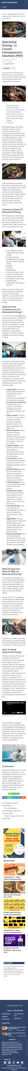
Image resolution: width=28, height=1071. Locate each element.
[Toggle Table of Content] (12, 68)
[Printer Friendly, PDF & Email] (14, 794)
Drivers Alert (10, 716)
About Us (14, 1069)
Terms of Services (20, 1068)
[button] (26, 2)
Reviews (4, 1016)
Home (4, 14)
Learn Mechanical (9, 2)
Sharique (10, 1036)
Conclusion (10, 123)
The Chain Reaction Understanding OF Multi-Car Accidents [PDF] (11, 810)
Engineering (12, 14)
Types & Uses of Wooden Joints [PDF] (16, 1033)
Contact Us (17, 1018)
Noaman (10, 1030)
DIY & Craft (5, 1019)
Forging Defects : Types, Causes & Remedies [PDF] (17, 1027)
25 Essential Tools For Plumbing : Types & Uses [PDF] (12, 950)
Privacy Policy (11, 1068)
